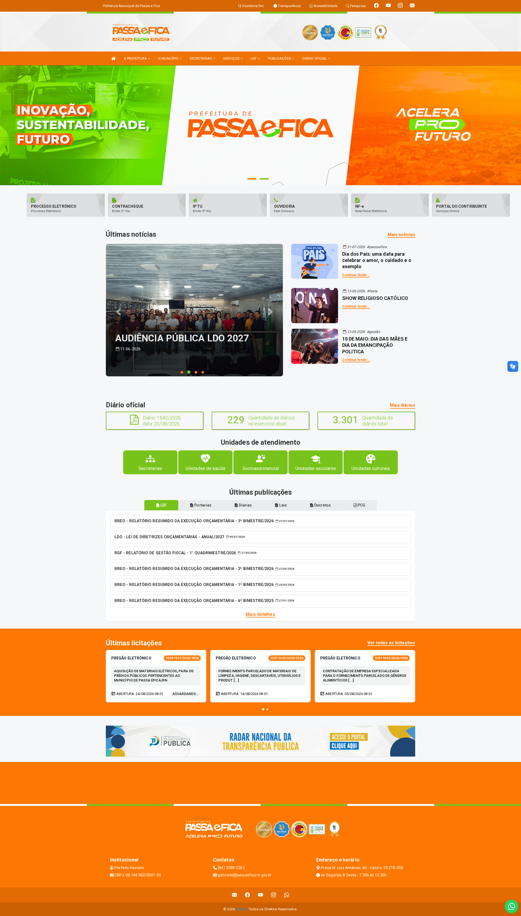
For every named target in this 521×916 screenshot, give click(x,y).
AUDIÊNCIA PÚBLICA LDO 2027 (182, 338)
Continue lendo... (356, 275)
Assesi (241, 909)
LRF (254, 58)
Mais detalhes (260, 614)
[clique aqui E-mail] (234, 895)
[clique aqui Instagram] (273, 895)
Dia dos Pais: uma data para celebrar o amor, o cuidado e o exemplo (376, 260)
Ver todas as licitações (391, 642)
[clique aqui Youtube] (260, 895)
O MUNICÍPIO (168, 58)
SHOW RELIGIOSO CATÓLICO (375, 298)
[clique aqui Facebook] (247, 895)
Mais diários (402, 405)
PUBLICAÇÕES (280, 58)
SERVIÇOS (231, 58)
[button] (263, 709)
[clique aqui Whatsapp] (286, 895)
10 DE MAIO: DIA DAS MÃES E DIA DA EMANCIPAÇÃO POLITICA (375, 345)
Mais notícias (401, 234)
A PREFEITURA (136, 58)
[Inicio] (113, 58)
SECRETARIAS (201, 58)
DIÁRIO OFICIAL (315, 58)
